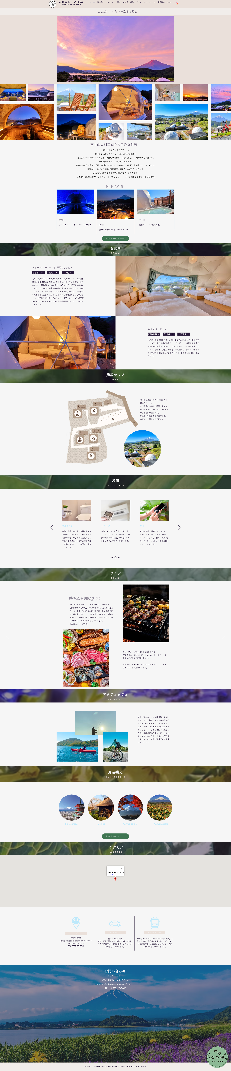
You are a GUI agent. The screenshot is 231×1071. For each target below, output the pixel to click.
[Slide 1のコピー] (115, 557)
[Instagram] (177, 2)
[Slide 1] (112, 557)
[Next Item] (226, 111)
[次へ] (179, 527)
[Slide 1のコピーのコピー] (118, 557)
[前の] (52, 527)
